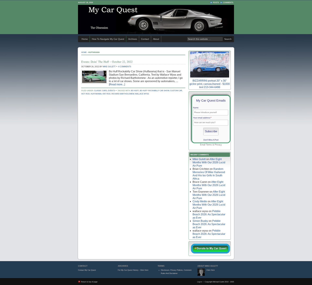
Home (85, 39)
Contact (145, 39)
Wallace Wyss (142, 94)
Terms (209, 144)
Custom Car (176, 90)
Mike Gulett (109, 66)
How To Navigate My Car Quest (108, 39)
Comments (228, 2)
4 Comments (124, 66)
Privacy (218, 144)
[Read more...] (117, 84)
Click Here (210, 270)
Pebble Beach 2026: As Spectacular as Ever (209, 214)
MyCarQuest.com (156, 19)
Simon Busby (200, 221)
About (156, 39)
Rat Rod (106, 94)
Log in (199, 282)
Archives (132, 39)
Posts (216, 2)
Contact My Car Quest (87, 270)
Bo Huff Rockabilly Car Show (154, 90)
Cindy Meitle (200, 201)
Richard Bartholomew (122, 94)
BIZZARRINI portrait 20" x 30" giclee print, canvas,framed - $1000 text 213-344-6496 (209, 84)
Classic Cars (100, 90)
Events (111, 90)
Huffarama (96, 94)
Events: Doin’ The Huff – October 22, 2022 (107, 62)
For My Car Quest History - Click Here (133, 270)
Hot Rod (85, 94)
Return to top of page (89, 282)
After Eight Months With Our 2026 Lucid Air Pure (209, 162)
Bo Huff (135, 90)
